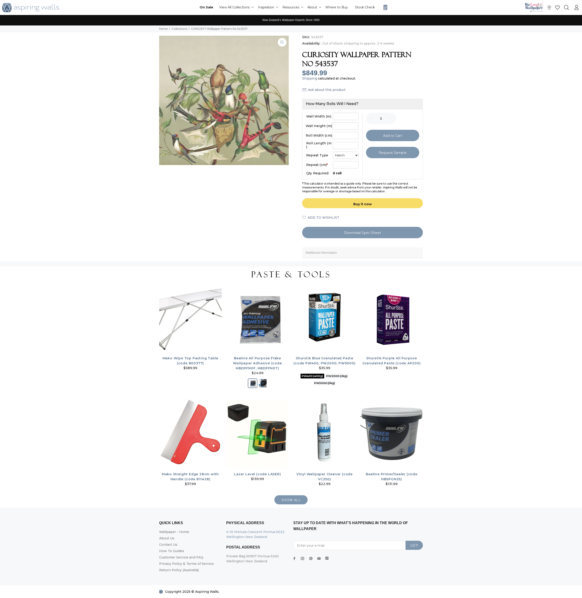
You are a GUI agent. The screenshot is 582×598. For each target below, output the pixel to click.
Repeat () (317, 165)
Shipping (309, 78)
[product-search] (567, 7)
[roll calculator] (384, 7)
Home (163, 28)
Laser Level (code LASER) (257, 474)
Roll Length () (318, 145)
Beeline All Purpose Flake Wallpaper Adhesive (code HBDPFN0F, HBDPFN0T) (257, 363)
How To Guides (171, 551)
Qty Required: (317, 173)
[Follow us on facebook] (294, 558)
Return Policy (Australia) (179, 570)
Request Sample (393, 153)
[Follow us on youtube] (319, 558)
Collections (179, 28)
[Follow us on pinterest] (311, 558)
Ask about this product (327, 90)
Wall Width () (318, 116)
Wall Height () (319, 126)
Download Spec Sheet (362, 233)
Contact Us (168, 545)
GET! (414, 545)
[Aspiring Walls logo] (30, 7)
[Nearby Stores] (549, 9)
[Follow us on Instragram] (535, 7)
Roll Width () (319, 135)
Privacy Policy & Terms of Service (186, 564)
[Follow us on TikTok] (327, 557)
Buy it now (362, 204)
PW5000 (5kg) (324, 383)
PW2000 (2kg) (336, 376)
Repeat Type (317, 155)
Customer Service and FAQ (181, 557)
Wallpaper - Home (174, 532)
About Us (166, 538)
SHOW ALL (291, 500)
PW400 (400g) (312, 376)
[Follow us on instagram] (303, 558)
